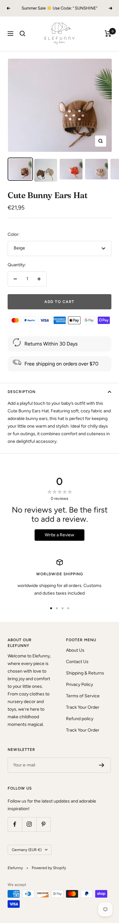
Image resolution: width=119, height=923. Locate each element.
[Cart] (108, 33)
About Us (75, 650)
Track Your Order (82, 707)
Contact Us (77, 661)
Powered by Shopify (49, 868)
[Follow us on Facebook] (15, 824)
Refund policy (79, 718)
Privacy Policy (79, 684)
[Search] (22, 33)
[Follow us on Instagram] (29, 824)
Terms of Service (83, 696)
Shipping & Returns (85, 673)
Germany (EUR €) (27, 850)
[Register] (101, 765)
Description (22, 392)
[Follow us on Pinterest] (43, 824)
